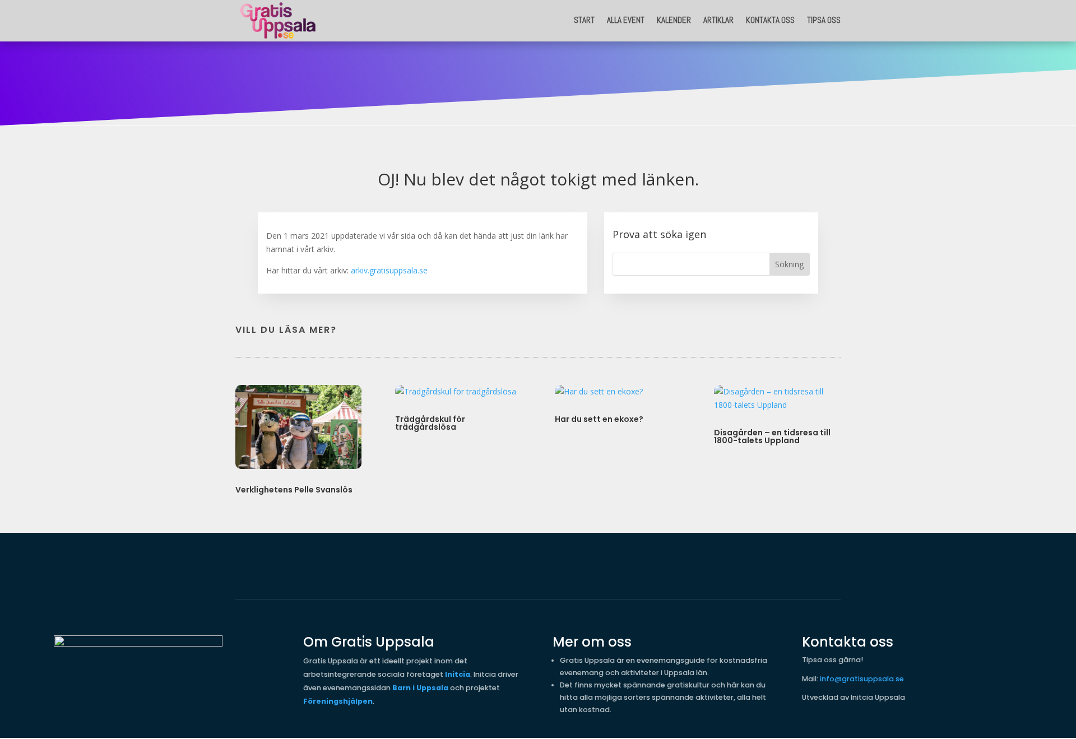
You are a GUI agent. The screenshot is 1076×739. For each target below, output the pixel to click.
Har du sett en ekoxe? (599, 419)
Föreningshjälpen (338, 701)
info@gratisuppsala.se (862, 679)
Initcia (457, 674)
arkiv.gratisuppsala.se (389, 270)
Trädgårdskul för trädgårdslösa (430, 423)
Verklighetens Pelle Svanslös (294, 489)
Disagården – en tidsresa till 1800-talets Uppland (772, 436)
